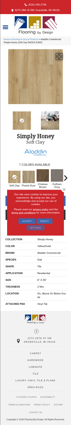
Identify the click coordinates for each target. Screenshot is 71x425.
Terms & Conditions (19, 405)
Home (7, 39)
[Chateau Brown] (43, 175)
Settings (35, 227)
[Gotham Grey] (57, 175)
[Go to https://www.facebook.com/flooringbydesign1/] (36, 331)
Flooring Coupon (26, 397)
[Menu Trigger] (5, 27)
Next (65, 119)
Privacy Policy (42, 405)
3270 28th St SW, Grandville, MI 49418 (37, 10)
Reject (44, 221)
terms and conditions (23, 212)
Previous (5, 119)
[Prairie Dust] (28, 177)
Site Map (58, 405)
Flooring (16, 39)
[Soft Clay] (14, 177)
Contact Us (35, 412)
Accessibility (47, 397)
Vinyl (25, 39)
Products (34, 39)
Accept (26, 221)
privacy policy (40, 209)
